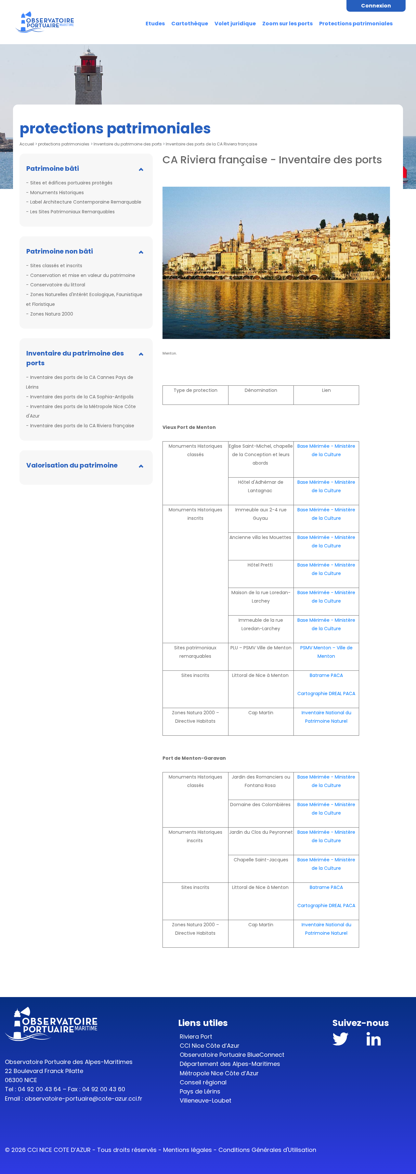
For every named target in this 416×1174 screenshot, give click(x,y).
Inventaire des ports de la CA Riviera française (82, 425)
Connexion (376, 5)
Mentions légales (187, 1150)
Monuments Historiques (57, 192)
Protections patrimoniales (356, 23)
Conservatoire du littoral (57, 284)
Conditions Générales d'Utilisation (267, 1150)
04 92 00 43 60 (103, 1089)
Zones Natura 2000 (51, 314)
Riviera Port (196, 1036)
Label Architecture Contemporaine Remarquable (85, 202)
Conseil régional (203, 1082)
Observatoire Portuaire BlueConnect (232, 1055)
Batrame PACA (326, 675)
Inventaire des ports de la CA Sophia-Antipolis (82, 396)
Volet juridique (235, 23)
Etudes (155, 23)
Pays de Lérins (200, 1091)
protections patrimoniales (63, 144)
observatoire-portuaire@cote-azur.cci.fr (83, 1098)
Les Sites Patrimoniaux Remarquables (72, 211)
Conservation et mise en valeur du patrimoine (82, 275)
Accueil (27, 144)
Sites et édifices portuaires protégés (71, 183)
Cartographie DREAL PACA (326, 693)
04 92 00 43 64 (39, 1089)
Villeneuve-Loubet (205, 1100)
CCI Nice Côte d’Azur (210, 1046)
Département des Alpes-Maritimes (230, 1064)
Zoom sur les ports (287, 23)
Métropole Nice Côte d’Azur (219, 1073)
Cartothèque (189, 23)
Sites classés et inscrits (56, 265)
